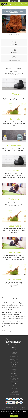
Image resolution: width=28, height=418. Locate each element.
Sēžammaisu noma (14, 378)
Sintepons (14, 369)
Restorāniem (14, 375)
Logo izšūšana (14, 381)
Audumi (14, 358)
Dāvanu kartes (14, 356)
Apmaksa (14, 388)
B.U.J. (14, 385)
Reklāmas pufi (14, 379)
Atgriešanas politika (14, 394)
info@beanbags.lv (10, 407)
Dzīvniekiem (14, 350)
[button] (10, 34)
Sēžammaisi (14, 349)
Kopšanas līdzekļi (14, 359)
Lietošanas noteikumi (14, 391)
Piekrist (14, 415)
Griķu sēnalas (14, 368)
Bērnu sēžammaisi (14, 360)
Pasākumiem (14, 376)
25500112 (15, 4)
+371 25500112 (21, 407)
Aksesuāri (14, 352)
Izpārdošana (14, 1)
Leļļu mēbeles (14, 362)
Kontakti (14, 390)
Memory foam (14, 371)
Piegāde (14, 387)
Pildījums (14, 353)
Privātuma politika (14, 392)
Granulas (14, 366)
